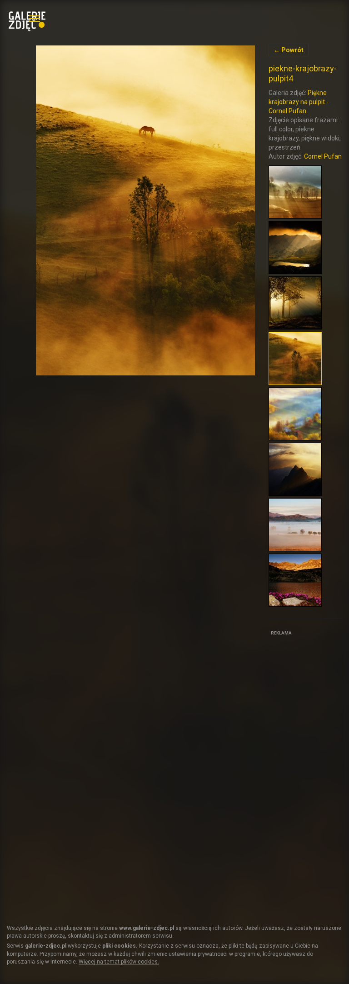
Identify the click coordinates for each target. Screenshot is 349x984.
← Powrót (289, 50)
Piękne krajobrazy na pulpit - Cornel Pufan (299, 102)
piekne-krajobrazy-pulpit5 (145, 210)
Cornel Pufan (323, 156)
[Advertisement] (309, 774)
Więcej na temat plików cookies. (119, 962)
